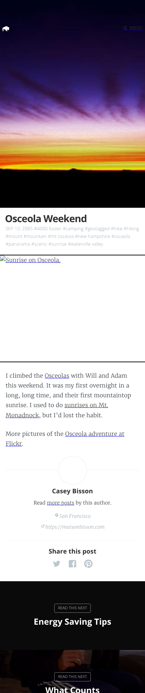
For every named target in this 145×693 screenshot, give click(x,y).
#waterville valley (85, 244)
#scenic (39, 244)
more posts (60, 503)
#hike (116, 228)
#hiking (131, 228)
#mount (14, 236)
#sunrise (58, 244)
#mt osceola (61, 236)
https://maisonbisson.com (75, 527)
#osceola (120, 236)
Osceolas (57, 375)
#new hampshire (92, 236)
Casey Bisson (72, 491)
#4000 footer (48, 228)
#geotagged (97, 228)
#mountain (35, 236)
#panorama (18, 244)
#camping (73, 228)
